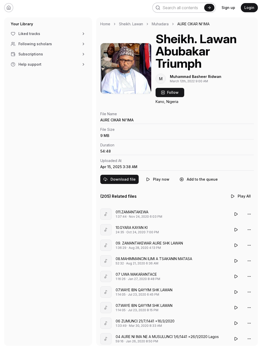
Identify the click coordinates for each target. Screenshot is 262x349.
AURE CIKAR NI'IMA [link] (193, 24)
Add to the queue (202, 179)
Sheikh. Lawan (131, 24)
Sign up (228, 7)
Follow (173, 92)
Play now (161, 179)
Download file (123, 179)
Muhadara (160, 24)
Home (105, 24)
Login (249, 7)
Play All (244, 196)
